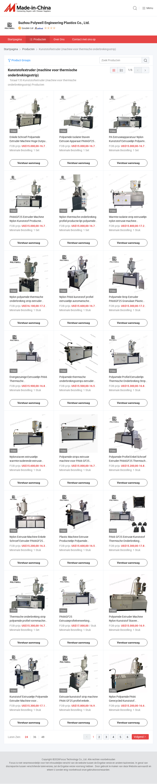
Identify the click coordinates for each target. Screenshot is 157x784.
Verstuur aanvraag (28, 162)
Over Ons (59, 39)
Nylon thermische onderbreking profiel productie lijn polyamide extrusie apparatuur (77, 221)
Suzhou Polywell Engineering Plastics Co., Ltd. (54, 23)
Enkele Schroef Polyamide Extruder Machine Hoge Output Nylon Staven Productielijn (28, 141)
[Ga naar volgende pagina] (145, 70)
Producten (40, 39)
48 (42, 737)
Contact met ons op (84, 39)
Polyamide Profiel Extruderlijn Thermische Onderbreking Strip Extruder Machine (127, 381)
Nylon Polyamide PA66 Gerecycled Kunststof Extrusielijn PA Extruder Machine (128, 700)
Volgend (139, 737)
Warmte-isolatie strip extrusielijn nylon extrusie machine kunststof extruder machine (128, 221)
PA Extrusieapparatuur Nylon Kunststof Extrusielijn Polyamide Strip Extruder (128, 141)
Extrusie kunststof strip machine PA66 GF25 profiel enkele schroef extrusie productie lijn (78, 700)
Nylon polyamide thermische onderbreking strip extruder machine (26, 301)
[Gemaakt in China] (28, 7)
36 (34, 737)
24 (26, 737)
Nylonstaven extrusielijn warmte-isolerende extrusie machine (26, 461)
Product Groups (20, 60)
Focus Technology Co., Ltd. (73, 759)
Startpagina (15, 39)
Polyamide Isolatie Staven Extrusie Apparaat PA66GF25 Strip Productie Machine (76, 141)
